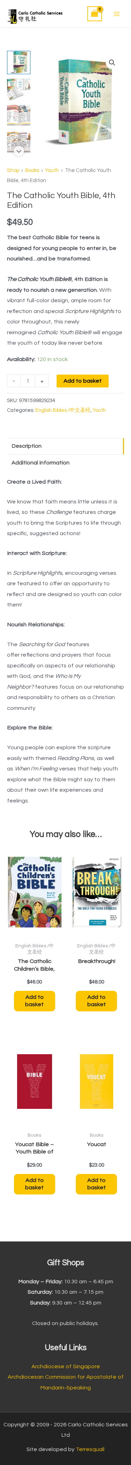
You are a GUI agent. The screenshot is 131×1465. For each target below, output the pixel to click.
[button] (112, 62)
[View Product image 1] (18, 62)
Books (32, 170)
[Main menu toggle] (116, 13)
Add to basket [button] (34, 1000)
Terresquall (90, 1449)
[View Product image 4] (18, 143)
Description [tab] (27, 446)
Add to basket (83, 381)
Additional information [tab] (41, 462)
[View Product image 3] (18, 116)
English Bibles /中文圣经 (62, 410)
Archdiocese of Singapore (65, 1366)
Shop (13, 170)
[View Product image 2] (18, 89)
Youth (52, 170)
